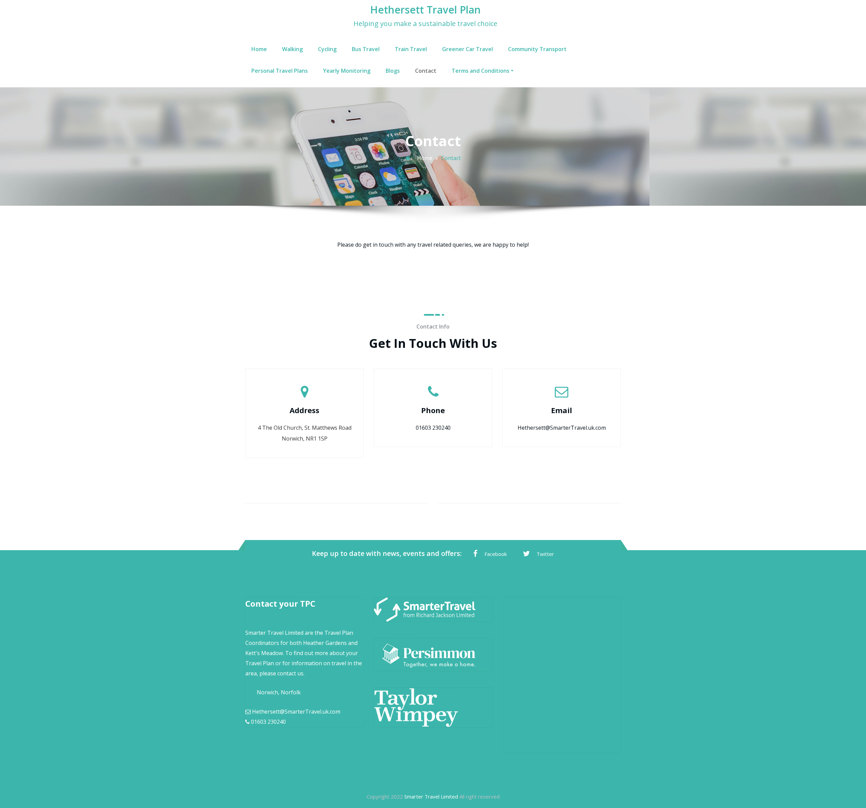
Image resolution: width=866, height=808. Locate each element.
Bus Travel (366, 49)
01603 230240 (433, 427)
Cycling (327, 49)
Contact (425, 70)
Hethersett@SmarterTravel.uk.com (562, 427)
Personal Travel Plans (279, 70)
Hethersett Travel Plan (425, 10)
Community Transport (537, 49)
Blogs (393, 70)
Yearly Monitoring (346, 70)
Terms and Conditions (480, 70)
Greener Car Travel (467, 49)
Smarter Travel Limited (431, 796)
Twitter (545, 554)
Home (259, 49)
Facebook (495, 554)
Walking (292, 49)
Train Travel (411, 49)
